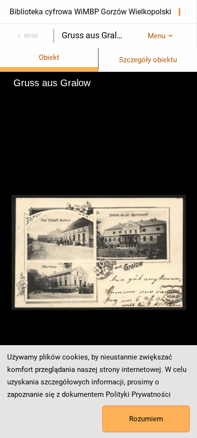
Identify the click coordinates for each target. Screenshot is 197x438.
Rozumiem (146, 419)
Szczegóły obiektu (148, 60)
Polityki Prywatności (138, 394)
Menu (156, 36)
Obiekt (49, 57)
